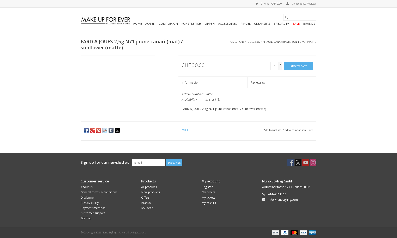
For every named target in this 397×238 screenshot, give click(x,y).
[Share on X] (117, 130)
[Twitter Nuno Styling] (298, 162)
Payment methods (93, 208)
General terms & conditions (99, 192)
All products (149, 187)
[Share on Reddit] (104, 130)
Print (310, 130)
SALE (296, 24)
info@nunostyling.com (283, 200)
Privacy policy (90, 203)
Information (191, 82)
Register (207, 187)
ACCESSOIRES (227, 24)
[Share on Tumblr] (111, 130)
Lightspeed (139, 232)
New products (150, 192)
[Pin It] (98, 130)
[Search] (286, 17)
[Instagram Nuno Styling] (313, 162)
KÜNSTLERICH (191, 24)
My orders (208, 192)
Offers (145, 197)
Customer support (93, 213)
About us (87, 187)
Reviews (258, 82)
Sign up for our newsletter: (105, 162)
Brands (309, 24)
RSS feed (147, 208)
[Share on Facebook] (86, 130)
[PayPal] (284, 232)
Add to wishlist (272, 130)
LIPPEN (209, 24)
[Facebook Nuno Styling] (290, 162)
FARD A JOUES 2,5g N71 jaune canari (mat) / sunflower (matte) (277, 42)
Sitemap (86, 218)
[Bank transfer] (275, 232)
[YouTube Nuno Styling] (305, 162)
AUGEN (150, 24)
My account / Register (303, 3)
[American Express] (312, 232)
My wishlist (209, 203)
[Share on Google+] (92, 130)
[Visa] (303, 232)
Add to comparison (294, 130)
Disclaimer (88, 197)
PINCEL (245, 24)
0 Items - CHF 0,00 (271, 3)
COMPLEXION (168, 24)
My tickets (208, 197)
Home (137, 24)
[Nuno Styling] (106, 20)
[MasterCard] (293, 232)
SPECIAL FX (281, 24)
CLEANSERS (262, 24)
